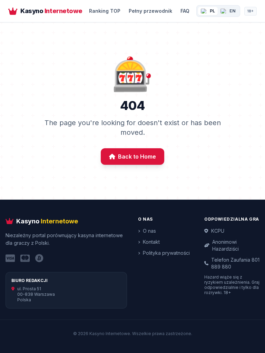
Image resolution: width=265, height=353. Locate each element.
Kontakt (151, 242)
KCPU (217, 231)
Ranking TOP (104, 11)
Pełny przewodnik (150, 11)
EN (232, 10)
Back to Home (137, 156)
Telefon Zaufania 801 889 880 (235, 263)
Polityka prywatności (166, 253)
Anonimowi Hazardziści (225, 245)
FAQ (184, 11)
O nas (149, 231)
